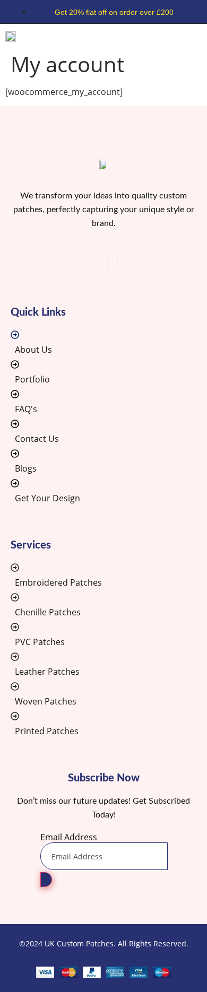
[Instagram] (117, 263)
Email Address (68, 837)
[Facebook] (108, 263)
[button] (198, 35)
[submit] (46, 879)
